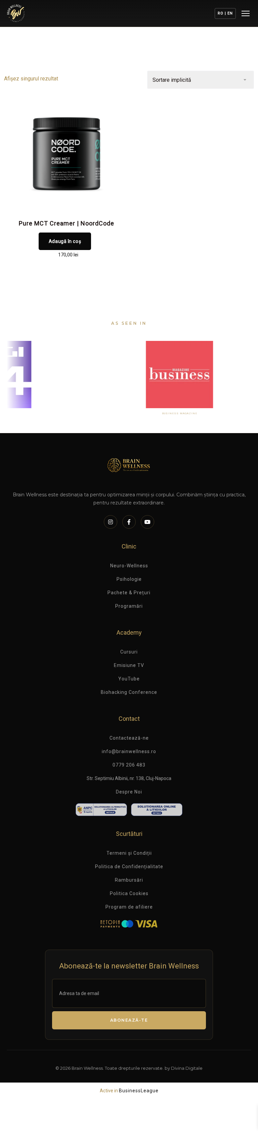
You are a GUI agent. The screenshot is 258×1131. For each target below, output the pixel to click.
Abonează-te (129, 1020)
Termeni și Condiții (129, 853)
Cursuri (129, 652)
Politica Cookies (129, 893)
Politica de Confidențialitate (129, 866)
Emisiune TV (129, 665)
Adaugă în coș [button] (65, 241)
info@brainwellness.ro (129, 751)
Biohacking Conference (129, 692)
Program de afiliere (129, 907)
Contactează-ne (129, 738)
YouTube (129, 678)
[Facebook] (129, 522)
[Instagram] (110, 522)
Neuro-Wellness (129, 565)
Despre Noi (129, 791)
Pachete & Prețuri (129, 592)
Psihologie (129, 579)
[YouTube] (147, 522)
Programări (129, 606)
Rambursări (129, 880)
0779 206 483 (129, 765)
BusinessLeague (139, 1090)
